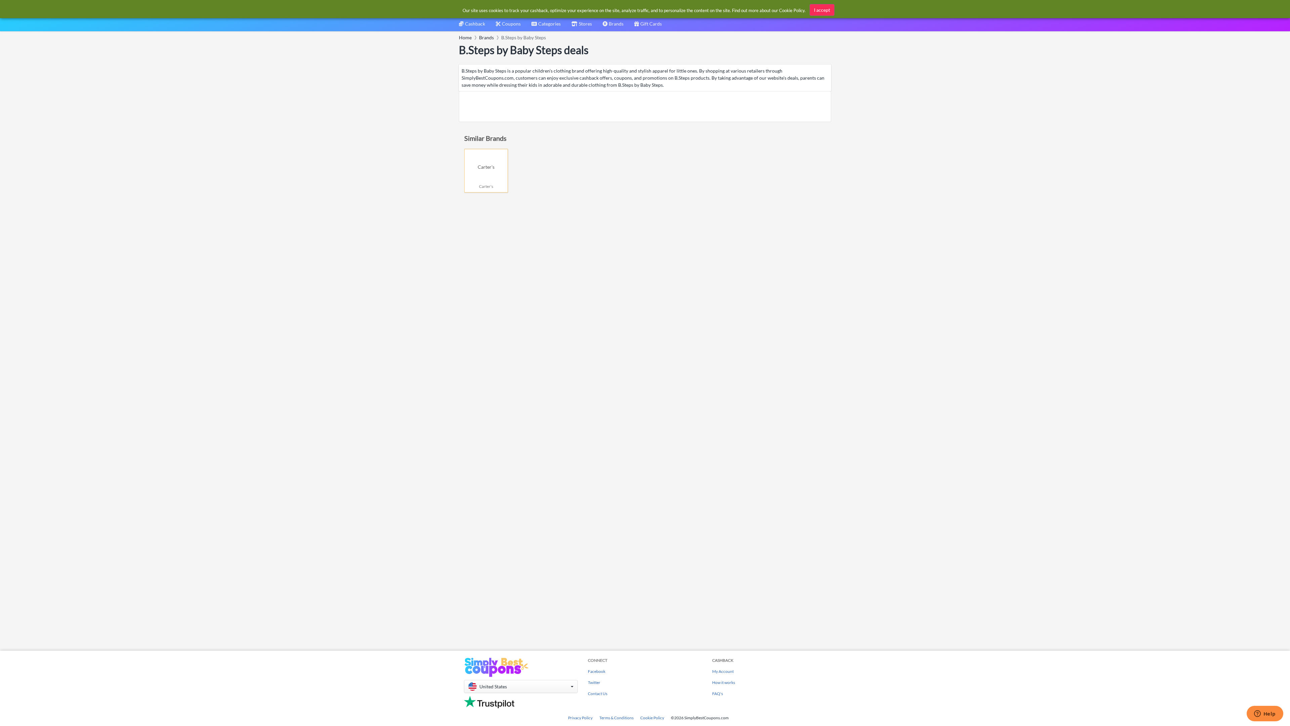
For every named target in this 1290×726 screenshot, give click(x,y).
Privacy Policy (580, 717)
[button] (521, 686)
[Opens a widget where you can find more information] (1264, 714)
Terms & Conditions (616, 717)
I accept (822, 10)
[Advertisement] (645, 106)
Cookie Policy (652, 717)
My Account (723, 671)
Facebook (596, 671)
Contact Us (597, 693)
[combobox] (546, 26)
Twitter (594, 682)
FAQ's (717, 693)
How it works (723, 682)
